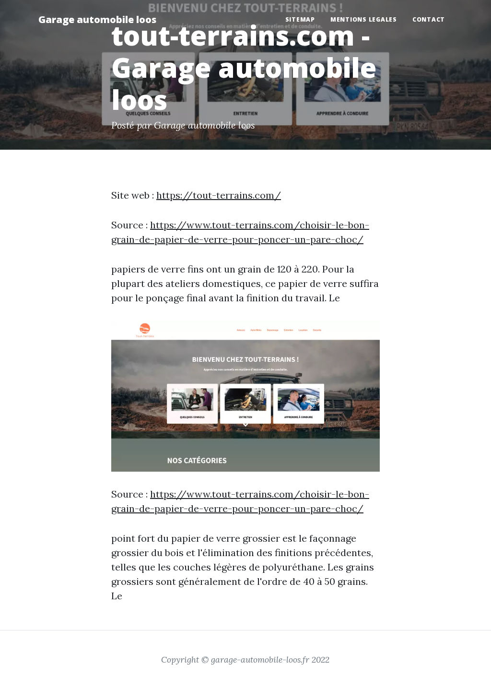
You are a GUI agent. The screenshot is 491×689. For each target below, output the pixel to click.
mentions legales (363, 19)
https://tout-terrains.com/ (218, 195)
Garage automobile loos (97, 19)
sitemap (300, 19)
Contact (428, 19)
